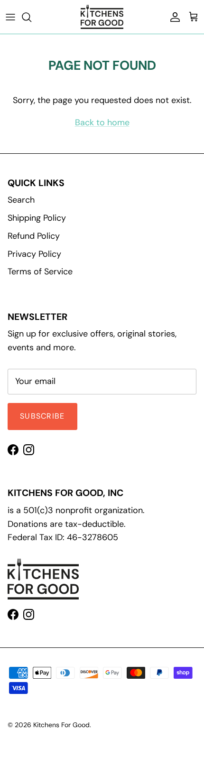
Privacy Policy (34, 254)
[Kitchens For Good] (102, 17)
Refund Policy (34, 236)
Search (21, 200)
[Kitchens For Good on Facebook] (13, 449)
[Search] (31, 17)
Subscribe (42, 416)
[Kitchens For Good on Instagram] (28, 449)
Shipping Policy (37, 218)
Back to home (102, 122)
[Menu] (10, 17)
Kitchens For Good (61, 725)
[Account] (172, 17)
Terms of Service (40, 271)
